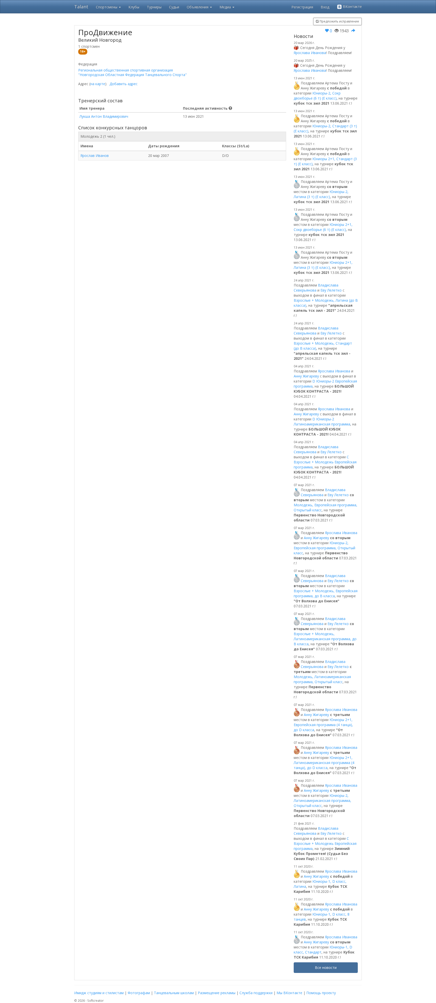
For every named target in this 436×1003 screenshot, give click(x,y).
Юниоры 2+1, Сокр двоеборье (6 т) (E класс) (323, 227)
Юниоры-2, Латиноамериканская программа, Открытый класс (322, 800)
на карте (97, 83)
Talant (81, 7)
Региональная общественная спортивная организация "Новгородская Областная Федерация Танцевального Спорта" (132, 72)
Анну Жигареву (306, 376)
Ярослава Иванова (310, 52)
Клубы (133, 7)
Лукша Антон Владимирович (103, 116)
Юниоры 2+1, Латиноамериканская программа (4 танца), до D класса (324, 762)
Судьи (174, 7)
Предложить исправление (339, 21)
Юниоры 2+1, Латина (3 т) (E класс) (323, 265)
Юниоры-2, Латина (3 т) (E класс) (321, 194)
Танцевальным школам (174, 992)
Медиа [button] (226, 7)
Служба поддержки (255, 992)
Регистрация (302, 7)
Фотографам (139, 992)
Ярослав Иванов (94, 155)
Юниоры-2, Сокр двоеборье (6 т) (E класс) (317, 96)
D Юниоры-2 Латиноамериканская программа (322, 421)
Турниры (154, 7)
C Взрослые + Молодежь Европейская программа (325, 462)
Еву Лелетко (331, 290)
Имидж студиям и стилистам (99, 992)
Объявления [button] (198, 7)
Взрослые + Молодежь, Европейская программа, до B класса (326, 593)
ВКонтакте (352, 6)
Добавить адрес (124, 83)
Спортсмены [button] (107, 7)
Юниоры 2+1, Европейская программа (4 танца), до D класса (323, 724)
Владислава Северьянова (316, 288)
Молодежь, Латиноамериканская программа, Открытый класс (322, 679)
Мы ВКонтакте (289, 992)
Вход (325, 7)
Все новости (326, 967)
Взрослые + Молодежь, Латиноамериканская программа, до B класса (325, 638)
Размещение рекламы (216, 992)
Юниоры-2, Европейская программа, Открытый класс (324, 547)
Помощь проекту (321, 992)
